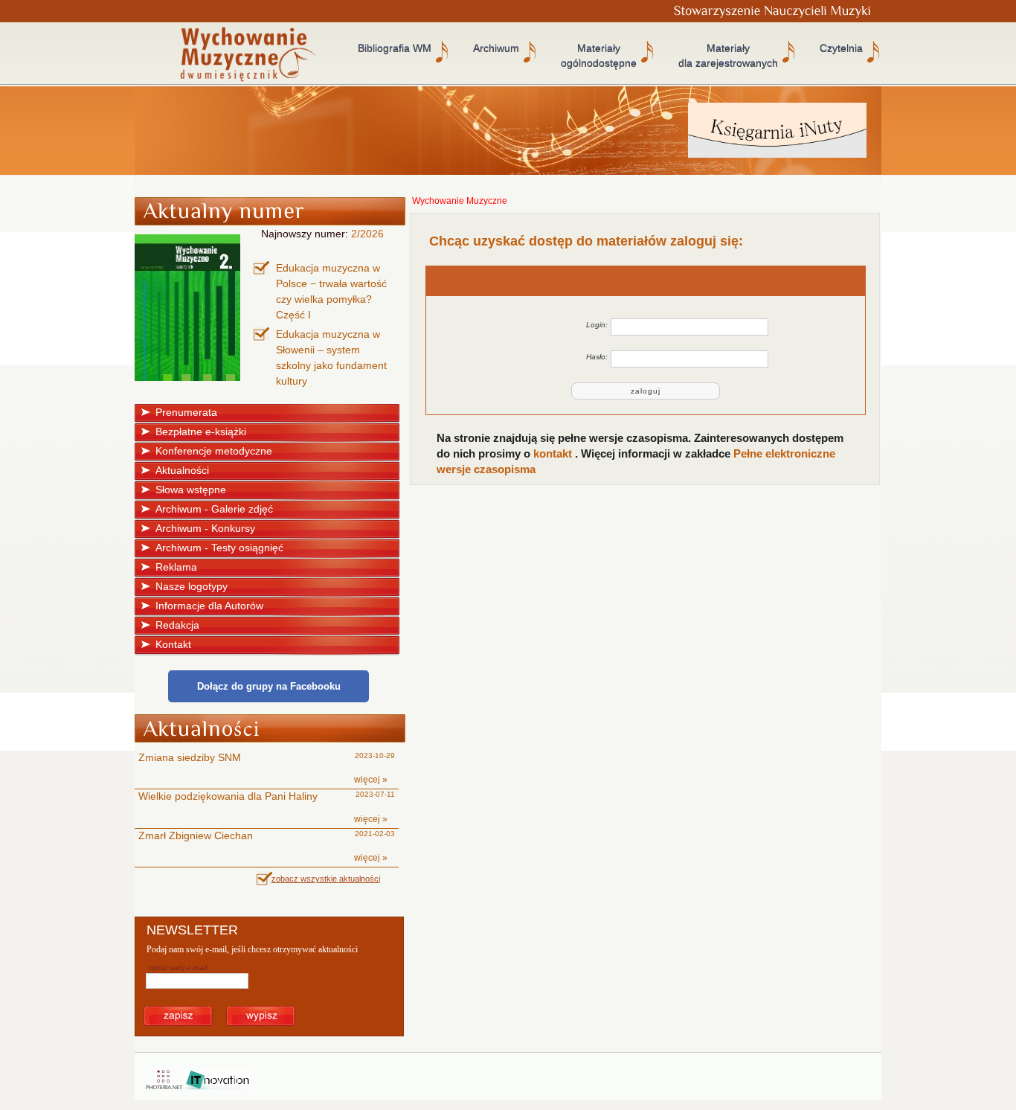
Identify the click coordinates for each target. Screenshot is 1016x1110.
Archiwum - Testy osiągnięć (219, 548)
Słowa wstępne (190, 489)
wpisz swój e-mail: (179, 967)
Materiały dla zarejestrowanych (728, 55)
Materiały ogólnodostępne (599, 55)
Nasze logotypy (191, 586)
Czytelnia (841, 48)
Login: (597, 325)
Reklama (176, 567)
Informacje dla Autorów (209, 606)
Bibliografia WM (394, 48)
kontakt (554, 453)
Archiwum (496, 48)
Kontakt (173, 644)
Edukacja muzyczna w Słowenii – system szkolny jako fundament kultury (331, 357)
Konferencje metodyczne (213, 451)
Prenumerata (186, 412)
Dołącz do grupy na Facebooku (269, 686)
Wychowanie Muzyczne (459, 201)
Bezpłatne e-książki (200, 431)
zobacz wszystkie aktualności (325, 878)
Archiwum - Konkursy (205, 528)
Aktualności (182, 470)
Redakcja (177, 625)
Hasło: (597, 357)
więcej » (371, 779)
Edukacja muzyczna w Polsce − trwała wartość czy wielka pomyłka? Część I (331, 291)
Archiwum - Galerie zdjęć (214, 509)
